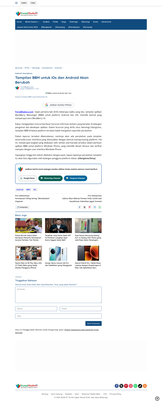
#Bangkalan (46, 27)
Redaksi (68, 394)
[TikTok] (140, 386)
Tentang (44, 394)
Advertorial (106, 22)
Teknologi (85, 22)
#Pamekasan (74, 27)
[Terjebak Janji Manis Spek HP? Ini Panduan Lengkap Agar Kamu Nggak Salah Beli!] (58, 225)
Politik (55, 22)
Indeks (23, 3)
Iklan (77, 394)
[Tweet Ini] (84, 207)
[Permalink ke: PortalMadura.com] (17, 87)
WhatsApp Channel (52, 178)
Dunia (95, 22)
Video (33, 3)
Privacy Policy (115, 394)
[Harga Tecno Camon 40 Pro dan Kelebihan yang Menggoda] (58, 253)
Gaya (64, 22)
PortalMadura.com (27, 87)
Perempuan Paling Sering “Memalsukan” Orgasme (32, 198)
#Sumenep (87, 27)
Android (18, 73)
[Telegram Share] (95, 207)
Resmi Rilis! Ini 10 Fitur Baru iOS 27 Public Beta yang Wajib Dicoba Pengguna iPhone (28, 265)
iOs (35, 189)
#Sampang (60, 27)
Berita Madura (31, 22)
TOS (105, 394)
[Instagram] (131, 386)
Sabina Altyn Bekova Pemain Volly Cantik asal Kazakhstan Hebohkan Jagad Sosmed (82, 198)
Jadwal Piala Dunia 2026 (27, 27)
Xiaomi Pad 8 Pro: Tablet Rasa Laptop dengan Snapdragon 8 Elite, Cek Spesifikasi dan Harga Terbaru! (88, 265)
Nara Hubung (56, 394)
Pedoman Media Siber (91, 394)
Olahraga (74, 22)
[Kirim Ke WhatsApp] (100, 207)
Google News (29, 178)
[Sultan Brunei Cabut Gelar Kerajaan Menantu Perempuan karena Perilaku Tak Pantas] (28, 225)
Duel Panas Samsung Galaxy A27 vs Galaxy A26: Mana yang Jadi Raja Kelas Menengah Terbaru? (88, 237)
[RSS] (145, 386)
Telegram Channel (77, 178)
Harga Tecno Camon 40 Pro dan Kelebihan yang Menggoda (58, 264)
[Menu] (17, 3)
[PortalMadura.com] (26, 13)
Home (19, 22)
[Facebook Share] (79, 207)
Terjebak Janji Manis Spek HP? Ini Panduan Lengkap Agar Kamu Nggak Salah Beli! (58, 237)
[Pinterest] (126, 386)
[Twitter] (121, 386)
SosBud (46, 22)
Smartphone (27, 73)
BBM (28, 189)
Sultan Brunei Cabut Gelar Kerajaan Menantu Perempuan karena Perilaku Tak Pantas (28, 237)
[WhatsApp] (135, 386)
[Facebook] (117, 386)
